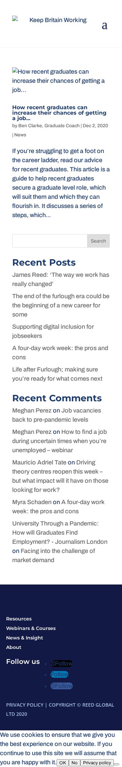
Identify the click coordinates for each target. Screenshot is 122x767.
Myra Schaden (32, 502)
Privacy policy (97, 762)
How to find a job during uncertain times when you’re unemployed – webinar (59, 441)
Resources (19, 619)
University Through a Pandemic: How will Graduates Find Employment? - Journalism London (59, 532)
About (13, 647)
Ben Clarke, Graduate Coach (49, 125)
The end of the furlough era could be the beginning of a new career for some (60, 305)
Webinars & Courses (31, 628)
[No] (116, 764)
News (20, 134)
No (75, 762)
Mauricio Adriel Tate (39, 462)
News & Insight (24, 638)
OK (62, 762)
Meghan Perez (32, 410)
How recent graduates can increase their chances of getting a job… (59, 112)
